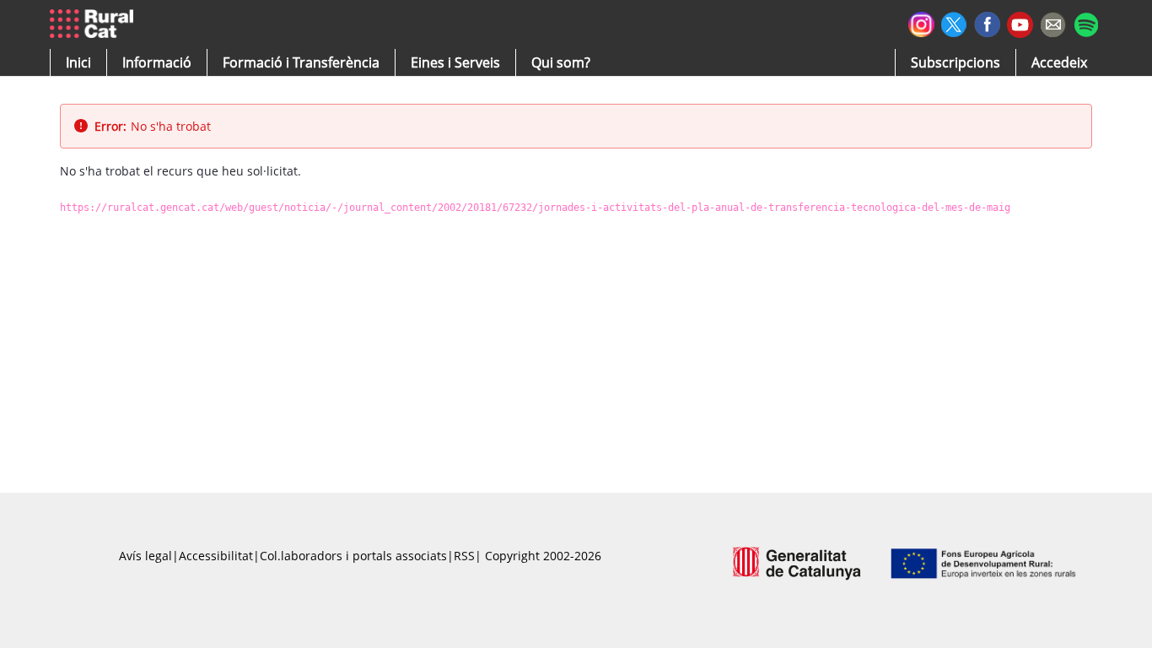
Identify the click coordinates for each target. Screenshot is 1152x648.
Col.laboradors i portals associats (353, 556)
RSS (464, 556)
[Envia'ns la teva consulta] (1053, 22)
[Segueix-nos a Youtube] (1020, 23)
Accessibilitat (216, 556)
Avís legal (145, 556)
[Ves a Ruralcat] (95, 24)
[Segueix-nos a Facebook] (987, 22)
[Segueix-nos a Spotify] (1086, 22)
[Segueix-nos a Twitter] (954, 22)
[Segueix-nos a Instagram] (921, 22)
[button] (78, 62)
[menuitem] (301, 62)
